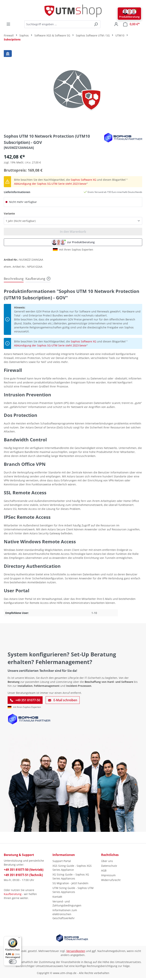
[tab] (14, 278)
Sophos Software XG (83, 179)
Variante (9, 213)
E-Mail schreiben (65, 700)
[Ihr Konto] (116, 24)
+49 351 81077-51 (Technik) (23, 875)
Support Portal (61, 861)
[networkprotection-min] (72, 89)
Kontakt (57, 896)
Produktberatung (129, 16)
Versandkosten (75, 951)
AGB (103, 870)
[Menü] (8, 24)
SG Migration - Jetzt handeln (70, 883)
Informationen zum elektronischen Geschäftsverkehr (64, 914)
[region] (73, 89)
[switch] (13, 961)
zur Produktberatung (81, 242)
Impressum (108, 875)
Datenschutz (109, 866)
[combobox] (58, 24)
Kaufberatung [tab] (35, 279)
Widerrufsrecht (111, 880)
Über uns (107, 861)
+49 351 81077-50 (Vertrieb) (23, 870)
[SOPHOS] (123, 137)
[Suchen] (95, 24)
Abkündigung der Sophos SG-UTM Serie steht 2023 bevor (50, 183)
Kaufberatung (12, 894)
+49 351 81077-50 (27, 700)
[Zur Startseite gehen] (73, 11)
